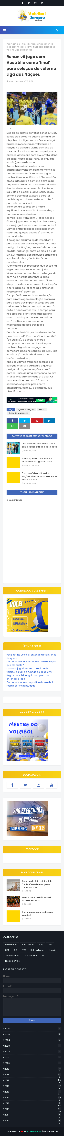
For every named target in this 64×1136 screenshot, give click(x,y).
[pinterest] (41, 3)
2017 (32, 1080)
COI (16, 950)
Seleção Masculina (32, 43)
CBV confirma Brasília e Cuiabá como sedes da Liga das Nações (39, 445)
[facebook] (22, 3)
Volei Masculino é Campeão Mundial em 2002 (37, 899)
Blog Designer (34, 1131)
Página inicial (13, 43)
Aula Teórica (28, 944)
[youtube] (51, 785)
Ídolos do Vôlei (12, 960)
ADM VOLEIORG (16, 81)
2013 (32, 1103)
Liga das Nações (26, 409)
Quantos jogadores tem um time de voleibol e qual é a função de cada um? (29, 670)
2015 (32, 1092)
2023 (32, 1045)
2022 (32, 1051)
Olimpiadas (31, 955)
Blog (41, 944)
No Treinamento (13, 955)
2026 (32, 1028)
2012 (32, 1109)
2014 (32, 1097)
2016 (32, 1086)
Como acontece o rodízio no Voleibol (37, 913)
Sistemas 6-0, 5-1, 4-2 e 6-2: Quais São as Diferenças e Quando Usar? (37, 884)
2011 (32, 1114)
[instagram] (35, 3)
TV (43, 955)
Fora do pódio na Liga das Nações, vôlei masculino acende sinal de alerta (39, 476)
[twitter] (29, 3)
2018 (32, 1074)
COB (7, 950)
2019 (32, 1069)
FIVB (24, 950)
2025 (32, 1034)
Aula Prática (11, 944)
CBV (50, 944)
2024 (32, 1040)
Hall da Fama (37, 950)
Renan (42, 409)
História (52, 950)
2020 (32, 1063)
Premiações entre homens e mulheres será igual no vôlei (37, 460)
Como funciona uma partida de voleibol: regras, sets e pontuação (30, 684)
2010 (32, 1120)
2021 (32, 1057)
